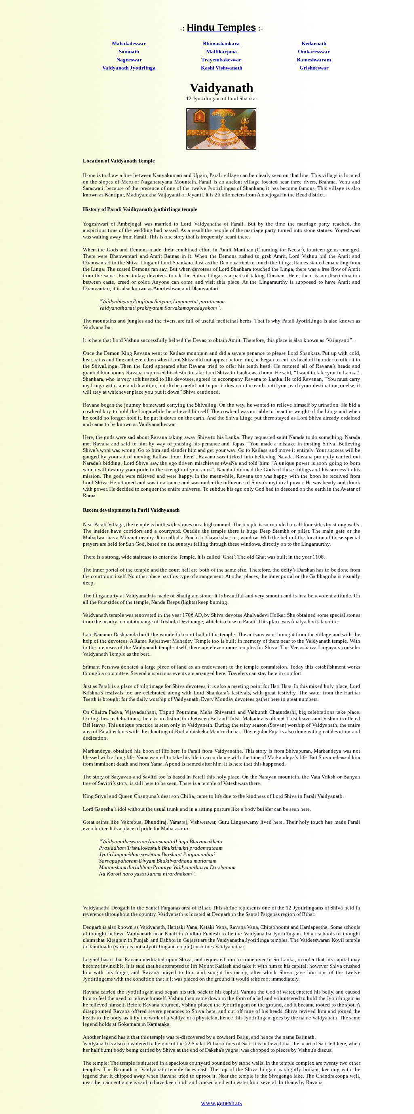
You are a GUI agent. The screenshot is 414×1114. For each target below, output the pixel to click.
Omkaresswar (314, 52)
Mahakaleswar (129, 43)
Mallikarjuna (221, 52)
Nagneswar (129, 60)
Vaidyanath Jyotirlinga (129, 68)
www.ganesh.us (221, 1102)
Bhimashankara (221, 43)
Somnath (129, 52)
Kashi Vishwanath (221, 68)
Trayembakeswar (221, 60)
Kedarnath (314, 43)
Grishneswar (314, 68)
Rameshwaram (314, 60)
